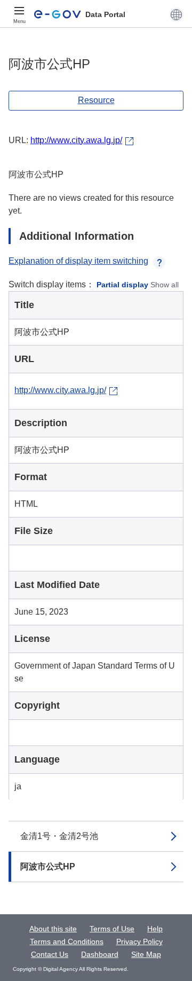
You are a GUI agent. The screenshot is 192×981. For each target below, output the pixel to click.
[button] (176, 14)
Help (155, 928)
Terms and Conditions (66, 941)
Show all (164, 284)
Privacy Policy (139, 941)
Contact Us (49, 954)
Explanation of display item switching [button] (78, 260)
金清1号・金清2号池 (59, 836)
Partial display (122, 284)
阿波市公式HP (47, 866)
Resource (96, 100)
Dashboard (99, 954)
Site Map (146, 954)
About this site (53, 928)
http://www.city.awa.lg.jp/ (76, 140)
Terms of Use (112, 928)
